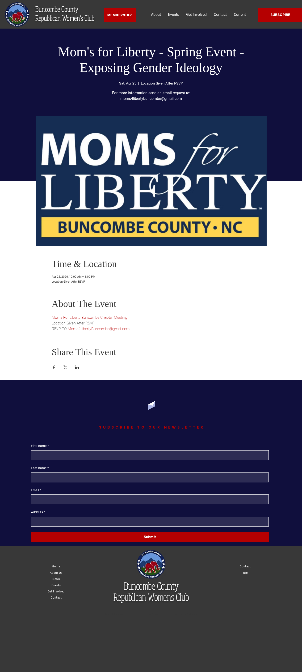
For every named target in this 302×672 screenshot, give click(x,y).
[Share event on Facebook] (54, 367)
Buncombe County (57, 8)
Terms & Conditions (115, 614)
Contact (56, 597)
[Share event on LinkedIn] (77, 367)
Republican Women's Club (65, 17)
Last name (40, 468)
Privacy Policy (151, 614)
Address (38, 512)
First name (40, 446)
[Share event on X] (65, 367)
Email (36, 490)
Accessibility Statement (185, 614)
